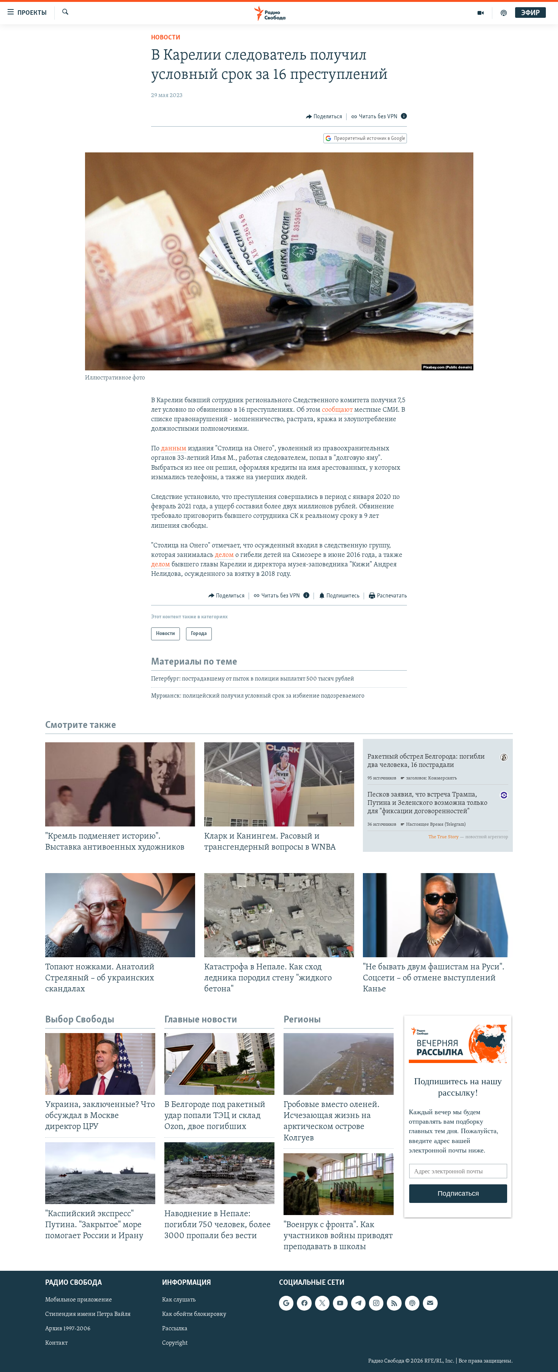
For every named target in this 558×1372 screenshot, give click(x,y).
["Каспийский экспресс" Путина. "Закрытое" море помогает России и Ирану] (100, 1173)
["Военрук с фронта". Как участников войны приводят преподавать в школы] (339, 1184)
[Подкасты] (412, 1303)
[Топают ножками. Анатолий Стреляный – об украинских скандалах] (120, 915)
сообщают (337, 410)
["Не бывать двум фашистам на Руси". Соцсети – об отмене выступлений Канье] (438, 915)
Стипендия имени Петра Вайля (88, 1315)
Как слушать (178, 1300)
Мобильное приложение (78, 1300)
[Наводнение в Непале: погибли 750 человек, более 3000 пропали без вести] (219, 1173)
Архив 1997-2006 (67, 1329)
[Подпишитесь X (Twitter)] (322, 1303)
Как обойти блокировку (194, 1315)
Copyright (175, 1344)
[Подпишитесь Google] (286, 1303)
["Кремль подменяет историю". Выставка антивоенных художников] (120, 784)
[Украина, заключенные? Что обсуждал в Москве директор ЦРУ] (100, 1064)
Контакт (56, 1344)
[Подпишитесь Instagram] (376, 1303)
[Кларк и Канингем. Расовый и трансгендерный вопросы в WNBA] (279, 784)
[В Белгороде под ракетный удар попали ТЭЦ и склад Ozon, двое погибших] (219, 1064)
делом (224, 555)
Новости (165, 37)
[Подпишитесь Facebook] (304, 1303)
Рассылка (175, 1329)
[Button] (324, 117)
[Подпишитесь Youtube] (340, 1303)
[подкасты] (503, 13)
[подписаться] (430, 1303)
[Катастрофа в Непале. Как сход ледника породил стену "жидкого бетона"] (279, 915)
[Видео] (480, 13)
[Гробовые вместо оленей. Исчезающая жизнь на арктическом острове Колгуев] (339, 1064)
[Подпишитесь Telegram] (358, 1303)
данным (173, 448)
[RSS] (394, 1303)
